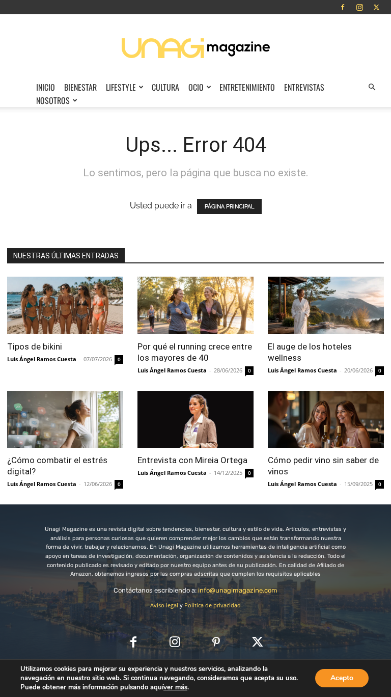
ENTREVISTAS (304, 87)
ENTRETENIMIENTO (247, 87)
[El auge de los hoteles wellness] (326, 305)
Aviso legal (164, 605)
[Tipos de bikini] (65, 305)
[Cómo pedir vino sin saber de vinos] (326, 419)
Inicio (45, 87)
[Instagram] (359, 7)
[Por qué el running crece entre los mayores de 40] (195, 305)
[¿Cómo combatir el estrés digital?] (65, 419)
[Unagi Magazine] (195, 47)
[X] (376, 7)
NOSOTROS (53, 100)
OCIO (196, 87)
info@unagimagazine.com (237, 590)
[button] (371, 87)
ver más (175, 687)
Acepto (341, 678)
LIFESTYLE (121, 87)
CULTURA (165, 87)
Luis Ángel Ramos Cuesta (41, 359)
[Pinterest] (216, 643)
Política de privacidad (212, 605)
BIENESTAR (80, 87)
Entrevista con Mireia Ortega (192, 460)
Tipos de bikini (34, 346)
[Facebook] (342, 7)
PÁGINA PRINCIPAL (229, 206)
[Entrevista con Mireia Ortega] (195, 419)
